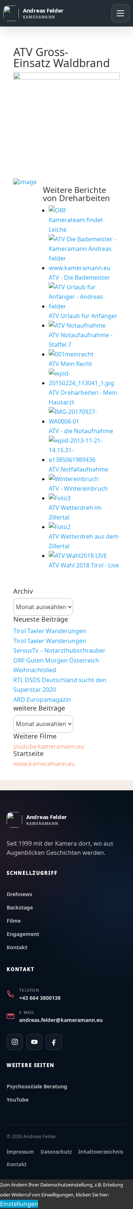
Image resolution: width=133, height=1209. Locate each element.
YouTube (17, 1099)
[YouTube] (34, 1042)
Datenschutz (56, 1151)
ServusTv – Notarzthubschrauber (59, 650)
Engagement (23, 933)
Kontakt (17, 947)
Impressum (20, 1151)
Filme (14, 920)
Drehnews (19, 894)
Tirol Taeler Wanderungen (49, 631)
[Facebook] (54, 1042)
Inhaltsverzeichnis (100, 1151)
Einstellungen (19, 1204)
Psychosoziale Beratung (37, 1086)
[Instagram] (15, 1042)
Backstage (20, 907)
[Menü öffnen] (120, 13)
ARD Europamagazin (42, 699)
